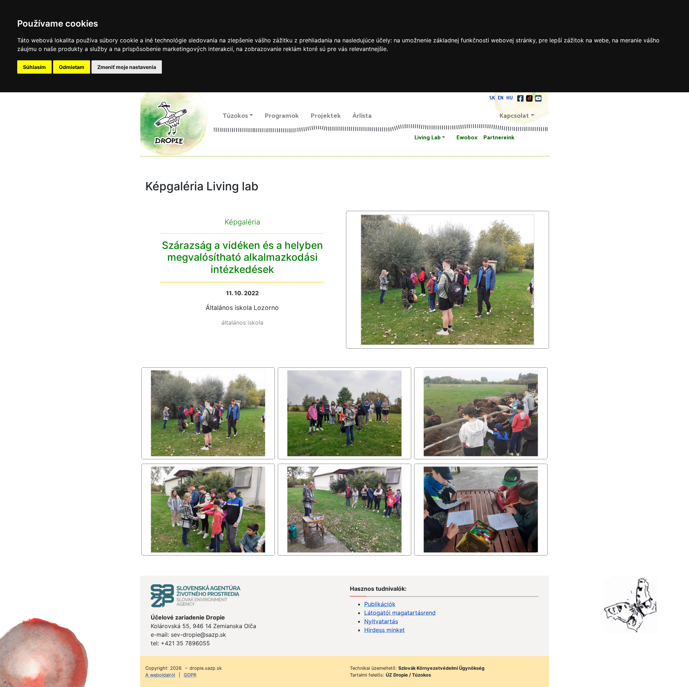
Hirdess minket (384, 629)
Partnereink (498, 137)
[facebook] (521, 97)
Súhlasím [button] (34, 67)
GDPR (190, 675)
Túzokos (235, 115)
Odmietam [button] (71, 67)
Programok (281, 115)
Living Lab (427, 137)
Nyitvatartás (381, 621)
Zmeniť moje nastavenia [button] (126, 67)
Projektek (325, 115)
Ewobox (467, 137)
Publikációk (379, 604)
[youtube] (538, 97)
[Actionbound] (530, 97)
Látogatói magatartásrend (400, 612)
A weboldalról (160, 675)
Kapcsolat (514, 115)
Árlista (362, 115)
